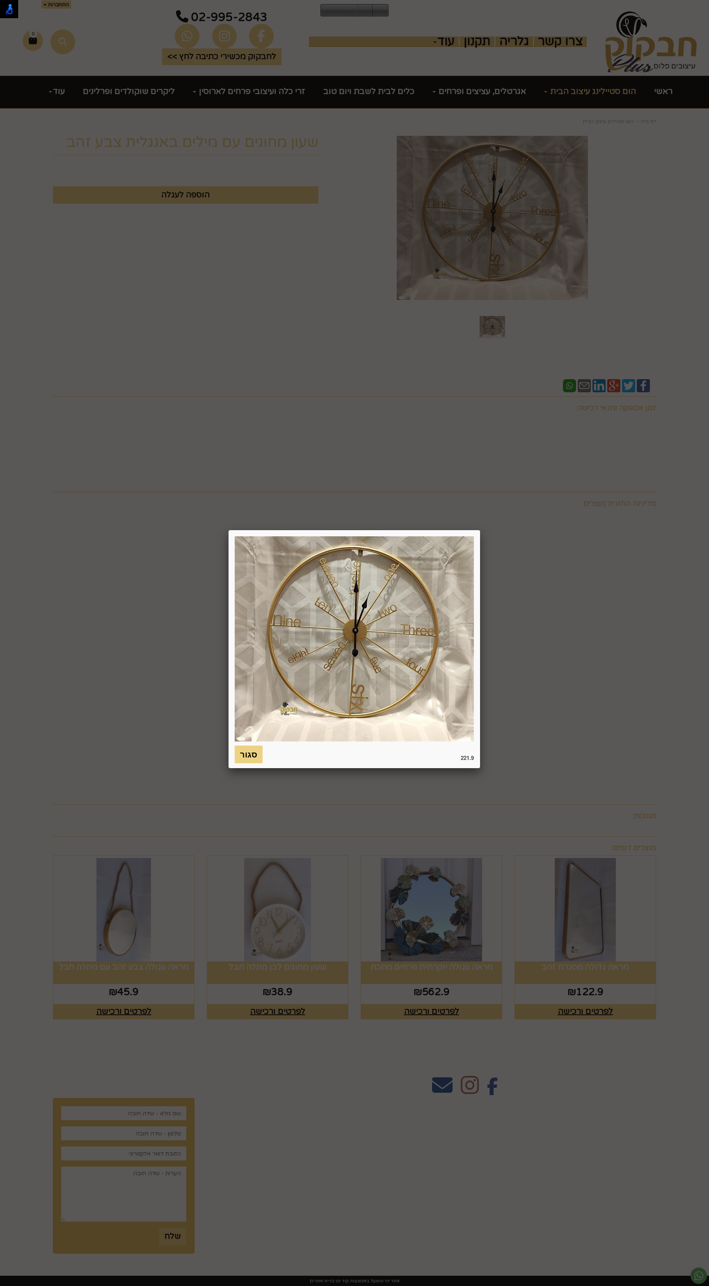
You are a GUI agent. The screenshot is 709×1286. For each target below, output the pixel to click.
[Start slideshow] (339, 11)
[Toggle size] (365, 11)
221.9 (467, 758)
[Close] (480, 530)
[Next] (351, 11)
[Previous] (327, 11)
